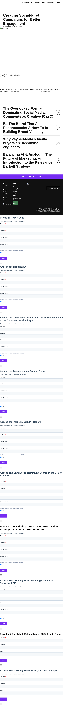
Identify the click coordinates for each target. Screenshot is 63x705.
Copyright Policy (15, 192)
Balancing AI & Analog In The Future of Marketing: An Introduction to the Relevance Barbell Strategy (27, 160)
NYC (8, 75)
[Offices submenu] (53, 2)
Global (2, 75)
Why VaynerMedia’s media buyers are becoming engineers (25, 143)
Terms (14, 195)
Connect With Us (53, 188)
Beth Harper (12, 26)
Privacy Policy (17, 189)
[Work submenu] (39, 2)
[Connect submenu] (27, 2)
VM (12, 75)
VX (13, 186)
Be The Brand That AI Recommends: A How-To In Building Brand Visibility (25, 128)
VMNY (17, 75)
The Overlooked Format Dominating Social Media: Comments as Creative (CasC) (28, 112)
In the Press (20, 26)
